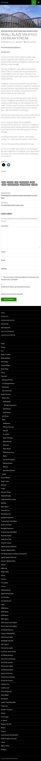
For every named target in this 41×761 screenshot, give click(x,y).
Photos (3, 347)
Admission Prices (7, 380)
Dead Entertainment (7, 593)
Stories (34, 184)
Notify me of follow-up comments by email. (15, 287)
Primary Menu (38, 2)
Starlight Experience (10, 405)
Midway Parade (6, 496)
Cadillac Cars (5, 688)
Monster (5, 430)
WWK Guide (5, 572)
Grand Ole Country (7, 662)
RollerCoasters (32, 31)
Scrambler (6, 434)
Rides (24, 31)
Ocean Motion (5, 477)
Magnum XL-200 (6, 724)
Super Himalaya (8, 438)
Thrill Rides (4, 362)
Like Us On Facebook (7, 331)
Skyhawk (3, 485)
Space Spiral (4, 506)
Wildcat (5, 467)
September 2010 (25, 184)
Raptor (5, 456)
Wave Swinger (7, 441)
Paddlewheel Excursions (8, 499)
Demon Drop (5, 746)
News (32, 182)
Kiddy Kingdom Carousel (9, 738)
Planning (3, 376)
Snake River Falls (6, 539)
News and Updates (7, 31)
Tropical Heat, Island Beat (9, 521)
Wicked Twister (8, 463)
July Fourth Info (7, 391)
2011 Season (7, 412)
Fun (2, 351)
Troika (3, 488)
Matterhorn (6, 423)
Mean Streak (24, 182)
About (3, 575)
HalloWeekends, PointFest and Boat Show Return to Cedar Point (19, 195)
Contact (3, 579)
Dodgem (3, 749)
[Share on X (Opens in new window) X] (3, 164)
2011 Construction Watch (9, 626)
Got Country (5, 644)
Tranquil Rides (5, 365)
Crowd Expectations (7, 320)
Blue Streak (4, 699)
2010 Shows (4, 615)
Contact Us (4, 316)
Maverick (6, 445)
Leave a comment (30, 42)
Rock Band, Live (6, 514)
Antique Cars (5, 684)
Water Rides (4, 369)
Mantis (3, 727)
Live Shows (5, 416)
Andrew (19, 42)
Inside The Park (5, 394)
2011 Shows (4, 619)
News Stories (18, 31)
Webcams (4, 568)
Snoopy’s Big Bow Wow (8, 550)
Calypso (3, 731)
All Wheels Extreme (7, 630)
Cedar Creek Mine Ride (8, 702)
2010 (4, 182)
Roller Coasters (6, 354)
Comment (5, 226)
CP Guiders (4, 583)
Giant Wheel (5, 695)
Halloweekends (5, 590)
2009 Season (7, 401)
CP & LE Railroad (6, 691)
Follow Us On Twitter (8, 335)
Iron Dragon (5, 717)
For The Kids (5, 597)
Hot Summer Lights (7, 637)
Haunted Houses (6, 601)
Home (3, 313)
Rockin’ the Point (6, 525)
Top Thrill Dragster (9, 459)
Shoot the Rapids (6, 535)
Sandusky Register (14, 47)
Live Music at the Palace (8, 651)
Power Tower (5, 481)
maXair (4, 474)
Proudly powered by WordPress (9, 758)
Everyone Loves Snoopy (8, 659)
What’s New (5, 398)
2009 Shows (4, 612)
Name (3, 252)
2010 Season (7, 409)
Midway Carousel (8, 427)
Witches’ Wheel (6, 492)
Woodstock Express (9, 470)
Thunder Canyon (6, 543)
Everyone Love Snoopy (8, 677)
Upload (3, 564)
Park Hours (4, 324)
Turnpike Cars (5, 510)
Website (4, 269)
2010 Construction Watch (9, 622)
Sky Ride (3, 503)
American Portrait (6, 673)
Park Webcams (5, 327)
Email (3, 260)
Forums (3, 586)
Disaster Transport (7, 709)
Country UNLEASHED (8, 633)
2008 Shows (4, 608)
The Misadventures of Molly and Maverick (14, 554)
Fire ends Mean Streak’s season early (12, 204)
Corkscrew (4, 706)
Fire (17, 182)
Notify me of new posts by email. (12, 294)
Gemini (3, 713)
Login (2, 604)
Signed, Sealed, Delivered (8, 546)
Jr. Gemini (4, 720)
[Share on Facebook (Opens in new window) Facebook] (8, 164)
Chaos (3, 742)
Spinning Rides (5, 358)
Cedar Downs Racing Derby (9, 735)
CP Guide (4, 2)
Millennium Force (8, 452)
